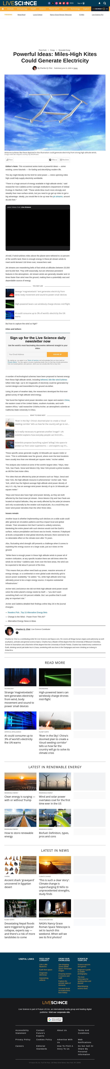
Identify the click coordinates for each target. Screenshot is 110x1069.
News (76, 68)
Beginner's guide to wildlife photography (84, 972)
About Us (62, 1030)
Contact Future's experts (40, 1033)
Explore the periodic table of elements (64, 983)
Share (11, 160)
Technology (75, 9)
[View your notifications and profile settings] (99, 3)
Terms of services (33, 360)
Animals (10, 9)
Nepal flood (21, 15)
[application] (38, 228)
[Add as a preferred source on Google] (55, 1019)
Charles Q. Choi (46, 68)
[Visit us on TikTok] (67, 3)
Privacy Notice (12, 362)
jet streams (58, 196)
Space (65, 9)
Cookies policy (44, 1040)
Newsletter (66, 160)
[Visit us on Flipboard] (64, 3)
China (66, 400)
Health (33, 9)
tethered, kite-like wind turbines (53, 380)
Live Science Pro (97, 15)
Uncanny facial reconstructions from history (64, 990)
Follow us (54, 160)
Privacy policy (23, 1040)
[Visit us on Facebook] (49, 3)
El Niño (81, 15)
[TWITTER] (17, 632)
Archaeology (22, 9)
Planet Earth (54, 9)
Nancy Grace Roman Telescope (61, 15)
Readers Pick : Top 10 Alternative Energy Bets (27, 612)
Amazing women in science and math (64, 976)
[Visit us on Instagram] (56, 3)
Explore (86, 9)
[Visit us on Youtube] (60, 3)
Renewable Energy (64, 50)
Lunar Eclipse (37, 15)
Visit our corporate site (59, 1012)
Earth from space (45, 970)
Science (43, 9)
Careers (19, 1046)
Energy (52, 50)
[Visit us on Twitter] (53, 3)
